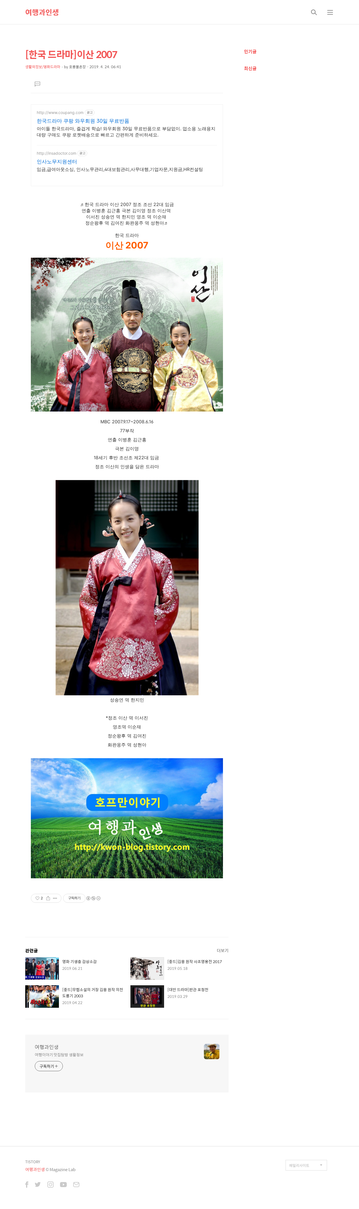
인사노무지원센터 (57, 161)
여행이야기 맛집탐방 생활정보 (59, 1054)
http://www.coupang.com (60, 112)
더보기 (223, 950)
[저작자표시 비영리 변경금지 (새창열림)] (93, 898)
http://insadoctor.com (56, 153)
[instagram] (50, 1185)
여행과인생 (42, 12)
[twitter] (38, 1185)
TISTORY (32, 1162)
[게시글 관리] (55, 898)
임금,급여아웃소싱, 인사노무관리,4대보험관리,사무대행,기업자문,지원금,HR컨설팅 (120, 169)
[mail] (76, 1185)
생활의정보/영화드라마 (42, 67)
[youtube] (63, 1185)
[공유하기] (48, 898)
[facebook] (26, 1185)
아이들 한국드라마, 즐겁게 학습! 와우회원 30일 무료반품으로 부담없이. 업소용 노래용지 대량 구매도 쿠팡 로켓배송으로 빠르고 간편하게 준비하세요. (126, 132)
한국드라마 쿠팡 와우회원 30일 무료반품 (83, 121)
